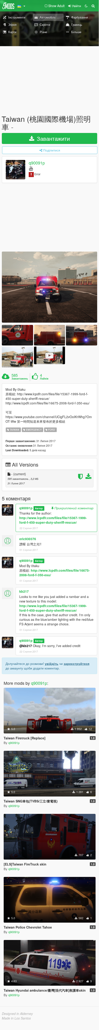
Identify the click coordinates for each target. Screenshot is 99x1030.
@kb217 (25, 645)
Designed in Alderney (17, 1013)
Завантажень (19, 378)
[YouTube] (31, 168)
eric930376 (27, 538)
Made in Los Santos (16, 1018)
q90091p (37, 163)
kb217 (24, 591)
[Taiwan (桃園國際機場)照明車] (49, 287)
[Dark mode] (86, 5)
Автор (39, 508)
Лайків (44, 378)
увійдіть (51, 663)
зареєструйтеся (76, 663)
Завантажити (52, 138)
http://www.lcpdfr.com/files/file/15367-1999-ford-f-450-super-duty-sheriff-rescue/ (53, 520)
